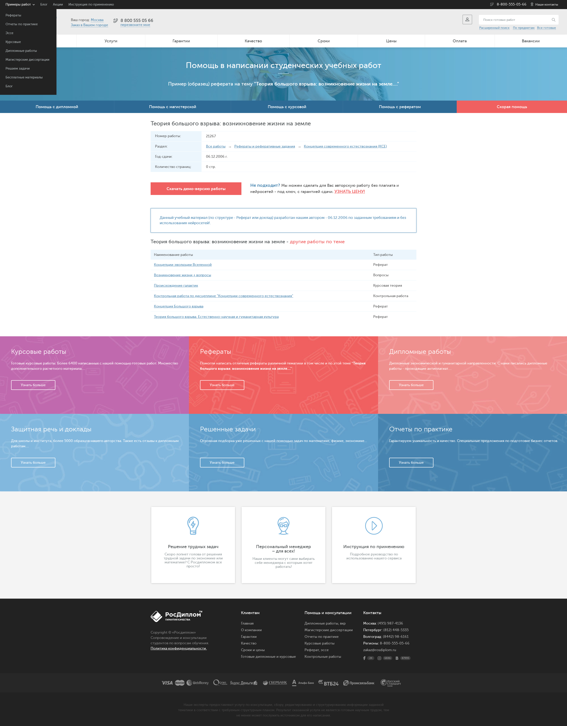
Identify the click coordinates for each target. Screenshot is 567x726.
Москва (97, 20)
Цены (391, 41)
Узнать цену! (349, 191)
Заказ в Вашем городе (89, 25)
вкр (343, 623)
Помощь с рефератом (400, 107)
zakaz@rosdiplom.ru (379, 650)
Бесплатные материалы (24, 77)
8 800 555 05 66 (136, 20)
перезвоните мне (135, 25)
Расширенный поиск (494, 27)
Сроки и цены (253, 650)
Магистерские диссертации (27, 60)
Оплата (460, 41)
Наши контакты (546, 4)
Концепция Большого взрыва (178, 306)
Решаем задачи (18, 68)
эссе (325, 650)
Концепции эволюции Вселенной (183, 265)
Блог (9, 86)
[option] (193, 545)
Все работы (215, 146)
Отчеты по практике (22, 24)
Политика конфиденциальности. (179, 648)
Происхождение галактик (176, 286)
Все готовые (546, 27)
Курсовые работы (319, 643)
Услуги (111, 41)
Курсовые (13, 42)
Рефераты (13, 15)
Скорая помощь (512, 107)
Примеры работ (18, 4)
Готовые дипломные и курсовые (268, 657)
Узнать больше (33, 385)
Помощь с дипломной (57, 107)
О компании (251, 630)
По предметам (523, 27)
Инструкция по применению (91, 4)
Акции (58, 4)
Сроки (324, 41)
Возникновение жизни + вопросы (182, 275)
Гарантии (181, 41)
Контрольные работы (323, 657)
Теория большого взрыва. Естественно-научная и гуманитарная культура (216, 317)
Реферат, (312, 650)
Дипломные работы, (322, 623)
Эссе (9, 33)
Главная (247, 623)
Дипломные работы (21, 51)
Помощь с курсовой (287, 107)
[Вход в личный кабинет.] (467, 19)
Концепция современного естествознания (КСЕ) (345, 146)
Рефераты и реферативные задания (264, 146)
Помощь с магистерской (172, 107)
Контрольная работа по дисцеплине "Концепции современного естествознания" (223, 296)
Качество (253, 41)
